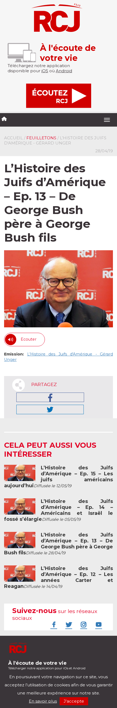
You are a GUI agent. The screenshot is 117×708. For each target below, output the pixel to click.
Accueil (13, 137)
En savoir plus (43, 701)
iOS (44, 70)
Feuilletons (41, 137)
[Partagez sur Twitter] (50, 409)
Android (64, 70)
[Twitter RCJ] (68, 624)
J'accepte (74, 701)
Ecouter (28, 339)
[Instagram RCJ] (83, 624)
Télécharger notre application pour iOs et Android (46, 665)
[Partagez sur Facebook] (50, 397)
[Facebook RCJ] (53, 624)
